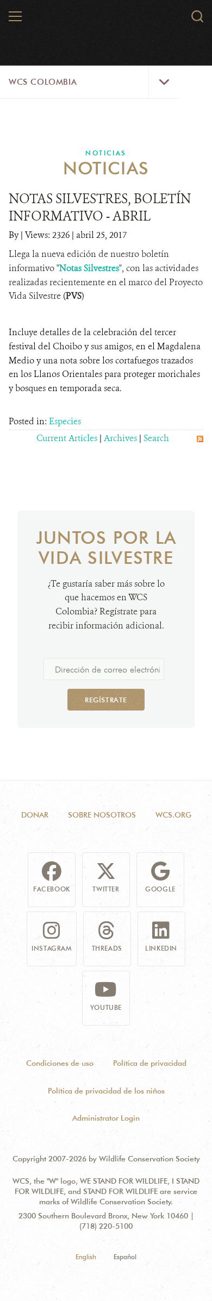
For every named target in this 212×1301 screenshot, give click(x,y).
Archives (120, 438)
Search (156, 438)
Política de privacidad (149, 1063)
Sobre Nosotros (102, 814)
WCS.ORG (173, 814)
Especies (65, 421)
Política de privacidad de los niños (106, 1090)
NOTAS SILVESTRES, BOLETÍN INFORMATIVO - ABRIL (100, 207)
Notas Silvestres (89, 268)
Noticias (105, 153)
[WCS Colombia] (107, 20)
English (86, 1257)
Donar (34, 814)
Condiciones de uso (59, 1063)
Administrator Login (106, 1118)
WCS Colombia (43, 82)
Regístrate (106, 699)
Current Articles (66, 438)
